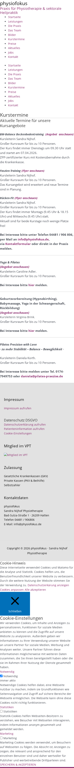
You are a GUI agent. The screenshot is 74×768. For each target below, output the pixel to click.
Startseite (14, 17)
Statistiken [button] (7, 707)
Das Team (14, 30)
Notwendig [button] (7, 671)
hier (31, 285)
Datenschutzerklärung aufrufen (25, 424)
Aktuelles (14, 48)
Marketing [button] (6, 733)
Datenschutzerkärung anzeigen (48, 585)
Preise (12, 43)
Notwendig (10, 676)
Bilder (12, 35)
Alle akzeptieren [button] (35, 589)
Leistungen (15, 21)
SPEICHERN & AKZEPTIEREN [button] (18, 764)
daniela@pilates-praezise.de (42, 376)
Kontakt (13, 57)
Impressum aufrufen (17, 408)
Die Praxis (14, 26)
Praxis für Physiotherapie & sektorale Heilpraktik (30, 10)
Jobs (11, 52)
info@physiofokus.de (33, 239)
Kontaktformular (18, 244)
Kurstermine (16, 39)
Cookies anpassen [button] (12, 589)
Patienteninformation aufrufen (24, 429)
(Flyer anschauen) (33, 171)
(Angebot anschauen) (59, 134)
